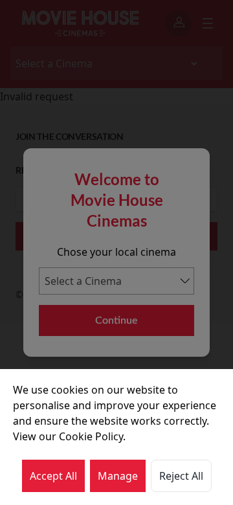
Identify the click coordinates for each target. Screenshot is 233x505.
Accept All (53, 476)
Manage (118, 476)
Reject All (181, 476)
